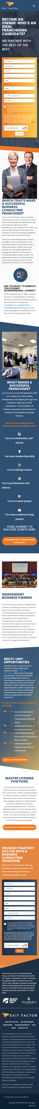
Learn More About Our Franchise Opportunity (19, 541)
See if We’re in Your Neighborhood (19, 827)
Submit (19, 134)
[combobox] (6, 96)
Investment (8, 1025)
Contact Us (23, 1028)
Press (13, 1028)
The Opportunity (27, 1022)
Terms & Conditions (21, 1097)
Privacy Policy (8, 1097)
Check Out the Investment (15, 760)
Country (6, 84)
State (5, 92)
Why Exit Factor (11, 1022)
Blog (34, 1025)
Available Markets (22, 1025)
